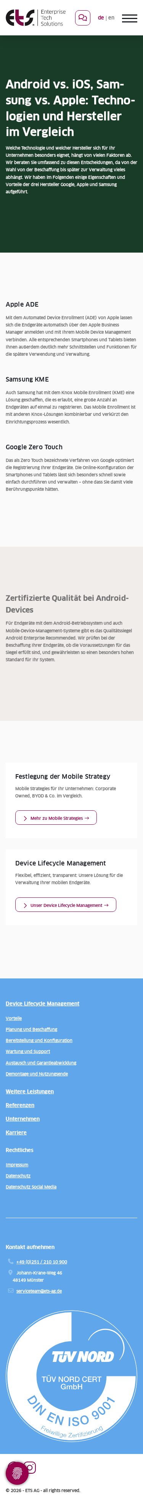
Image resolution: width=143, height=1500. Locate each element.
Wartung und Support (28, 1052)
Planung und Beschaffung (31, 1030)
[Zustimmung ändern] (17, 1473)
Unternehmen (23, 1119)
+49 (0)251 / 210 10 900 (41, 1262)
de (101, 18)
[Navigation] (125, 18)
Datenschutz (18, 1176)
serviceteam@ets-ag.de (39, 1291)
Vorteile (14, 1018)
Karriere (16, 1133)
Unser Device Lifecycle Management (66, 905)
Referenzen (20, 1105)
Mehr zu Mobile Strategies (57, 818)
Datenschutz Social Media (31, 1187)
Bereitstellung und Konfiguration (39, 1041)
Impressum (17, 1165)
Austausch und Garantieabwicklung (41, 1063)
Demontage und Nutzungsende (37, 1074)
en (111, 18)
